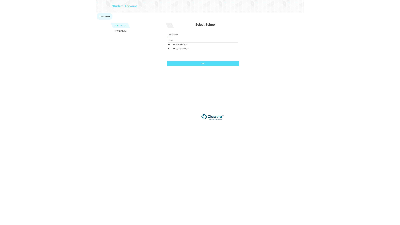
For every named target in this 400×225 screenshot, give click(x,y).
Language (104, 16)
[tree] (203, 50)
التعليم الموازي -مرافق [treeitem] (182, 44)
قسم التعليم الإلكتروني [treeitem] (182, 48)
